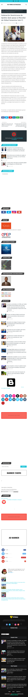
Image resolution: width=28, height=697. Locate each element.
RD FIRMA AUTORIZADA (14, 4)
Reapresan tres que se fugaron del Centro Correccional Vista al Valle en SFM (16, 330)
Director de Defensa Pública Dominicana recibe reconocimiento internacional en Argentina (16, 316)
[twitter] (18, 1)
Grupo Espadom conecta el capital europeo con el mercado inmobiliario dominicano (16, 366)
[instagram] (15, 1)
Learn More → (11, 572)
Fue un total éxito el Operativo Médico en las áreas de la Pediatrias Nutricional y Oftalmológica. (13, 583)
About (13, 691)
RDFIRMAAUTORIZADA (14, 694)
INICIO (9, 691)
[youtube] (19, 212)
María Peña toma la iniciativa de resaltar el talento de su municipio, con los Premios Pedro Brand (16, 157)
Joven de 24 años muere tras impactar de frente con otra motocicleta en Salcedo (16, 372)
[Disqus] (14, 438)
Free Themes (14, 693)
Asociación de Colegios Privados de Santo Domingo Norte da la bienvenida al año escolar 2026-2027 (16, 324)
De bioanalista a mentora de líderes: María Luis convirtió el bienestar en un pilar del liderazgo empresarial (16, 343)
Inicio (3, 10)
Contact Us (18, 691)
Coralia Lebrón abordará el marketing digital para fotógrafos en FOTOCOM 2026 (16, 163)
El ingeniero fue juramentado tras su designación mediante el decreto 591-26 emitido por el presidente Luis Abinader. (16, 149)
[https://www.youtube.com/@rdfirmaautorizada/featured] (24, 212)
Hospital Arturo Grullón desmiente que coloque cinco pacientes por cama (15, 336)
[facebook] (13, 1)
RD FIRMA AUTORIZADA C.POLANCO (8, 23)
